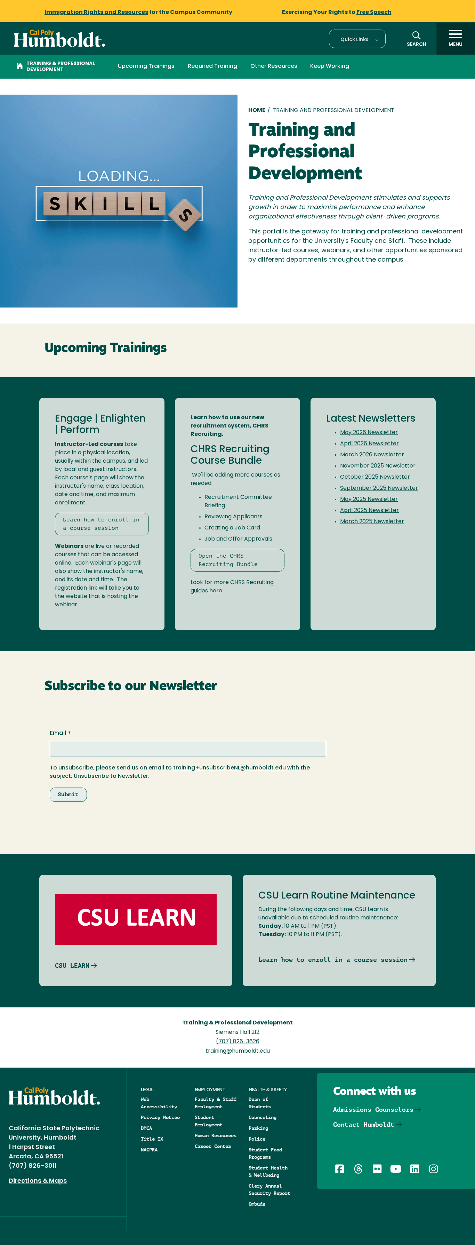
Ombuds (257, 1204)
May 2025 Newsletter (369, 499)
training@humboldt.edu (238, 1051)
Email (58, 733)
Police (257, 1139)
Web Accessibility (159, 1102)
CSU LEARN (72, 965)
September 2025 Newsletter (379, 488)
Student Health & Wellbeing (268, 1171)
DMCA (146, 1128)
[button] (357, 39)
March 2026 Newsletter (372, 455)
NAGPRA (149, 1149)
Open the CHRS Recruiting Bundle (228, 559)
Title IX (152, 1139)
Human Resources (215, 1135)
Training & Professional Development (60, 66)
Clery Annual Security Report (269, 1189)
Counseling (262, 1117)
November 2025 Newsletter (378, 466)
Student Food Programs (265, 1153)
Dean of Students (260, 1102)
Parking (258, 1128)
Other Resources (273, 66)
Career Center (213, 1146)
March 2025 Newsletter (372, 522)
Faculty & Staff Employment (215, 1102)
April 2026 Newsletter (369, 444)
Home (256, 110)
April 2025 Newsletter (369, 510)
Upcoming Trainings (146, 66)
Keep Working (329, 66)
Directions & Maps (38, 1181)
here (215, 591)
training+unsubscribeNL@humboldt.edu (229, 768)
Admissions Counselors (373, 1109)
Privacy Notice (160, 1117)
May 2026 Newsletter (369, 433)
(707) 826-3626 (237, 1042)
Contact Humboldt (363, 1124)
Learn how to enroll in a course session (101, 523)
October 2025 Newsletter (375, 477)
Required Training (212, 66)
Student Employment (209, 1121)
